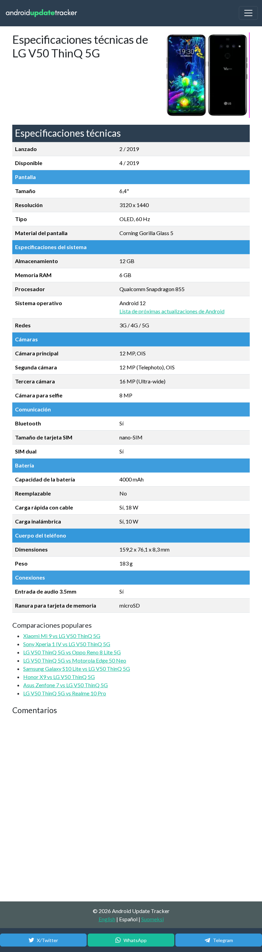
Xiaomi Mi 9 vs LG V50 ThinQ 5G (61, 636)
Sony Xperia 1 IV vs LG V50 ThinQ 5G (66, 644)
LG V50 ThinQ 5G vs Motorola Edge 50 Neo (74, 660)
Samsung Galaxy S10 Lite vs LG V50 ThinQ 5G (76, 668)
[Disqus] (131, 808)
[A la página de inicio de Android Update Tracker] (41, 13)
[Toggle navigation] (248, 13)
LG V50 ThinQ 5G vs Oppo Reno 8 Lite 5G (72, 652)
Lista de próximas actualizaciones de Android (171, 311)
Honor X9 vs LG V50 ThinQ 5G (59, 677)
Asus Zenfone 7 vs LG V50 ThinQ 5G (65, 685)
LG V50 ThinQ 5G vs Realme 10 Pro (64, 693)
